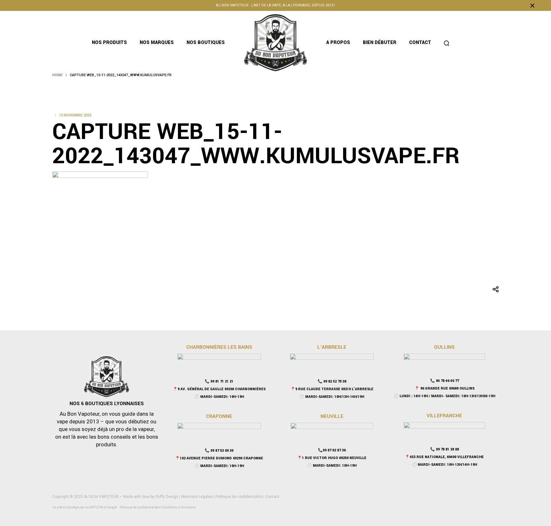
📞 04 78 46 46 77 (444, 380)
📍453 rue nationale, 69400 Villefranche (444, 457)
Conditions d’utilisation (179, 507)
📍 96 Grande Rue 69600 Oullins (444, 388)
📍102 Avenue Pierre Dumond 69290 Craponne (219, 458)
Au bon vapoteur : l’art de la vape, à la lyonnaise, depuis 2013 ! (275, 5)
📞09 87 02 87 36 (332, 450)
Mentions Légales (197, 496)
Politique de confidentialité (239, 496)
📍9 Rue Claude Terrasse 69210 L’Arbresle (331, 389)
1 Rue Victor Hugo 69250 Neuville (334, 458)
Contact (272, 496)
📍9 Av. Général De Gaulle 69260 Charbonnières (219, 389)
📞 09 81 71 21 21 (219, 381)
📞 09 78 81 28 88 (444, 449)
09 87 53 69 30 (221, 450)
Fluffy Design (166, 496)
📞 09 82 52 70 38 (332, 381)
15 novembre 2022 (75, 115)
